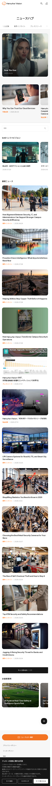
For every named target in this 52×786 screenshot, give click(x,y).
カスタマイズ (25, 781)
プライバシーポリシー (10, 745)
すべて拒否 (9, 781)
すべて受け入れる (41, 781)
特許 (4, 756)
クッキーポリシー (8, 751)
